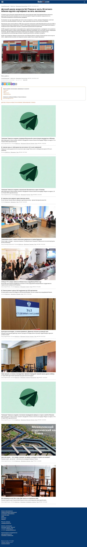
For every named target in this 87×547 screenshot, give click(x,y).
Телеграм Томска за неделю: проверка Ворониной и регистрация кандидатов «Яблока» (28, 138)
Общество (28, 143)
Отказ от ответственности (7, 510)
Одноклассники (7, 94)
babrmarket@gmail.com (6, 534)
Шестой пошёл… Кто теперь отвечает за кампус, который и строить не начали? (25, 457)
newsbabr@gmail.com (6, 523)
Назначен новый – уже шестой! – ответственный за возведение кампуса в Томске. (19, 459)
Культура (23, 6)
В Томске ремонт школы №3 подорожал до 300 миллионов (19, 290)
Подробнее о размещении (7, 535)
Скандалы (32, 336)
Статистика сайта (5, 515)
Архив (2, 516)
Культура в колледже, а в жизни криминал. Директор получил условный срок (24, 331)
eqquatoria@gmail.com (11, 530)
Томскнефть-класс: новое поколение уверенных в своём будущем (21, 239)
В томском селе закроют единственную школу (15, 198)
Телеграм (6, 90)
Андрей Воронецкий (5, 6)
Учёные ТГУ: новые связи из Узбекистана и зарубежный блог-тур (21, 281)
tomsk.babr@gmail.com (8, 98)
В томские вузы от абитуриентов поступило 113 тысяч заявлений (21, 147)
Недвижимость (29, 502)
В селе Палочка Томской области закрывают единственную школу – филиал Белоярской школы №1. (23, 200)
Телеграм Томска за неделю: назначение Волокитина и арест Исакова (22, 189)
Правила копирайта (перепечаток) (9, 512)
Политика (32, 143)
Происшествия (33, 377)
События (27, 286)
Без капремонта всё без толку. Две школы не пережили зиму (19, 498)
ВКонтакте (6, 92)
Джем (5, 91)
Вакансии (3, 519)
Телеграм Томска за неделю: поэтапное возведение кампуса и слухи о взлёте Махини (27, 415)
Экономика (31, 244)
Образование (18, 6)
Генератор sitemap (5, 543)
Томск (26, 6)
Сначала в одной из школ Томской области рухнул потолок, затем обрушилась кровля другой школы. (24, 500)
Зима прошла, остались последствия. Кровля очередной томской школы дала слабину (27, 374)
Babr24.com (13, 6)
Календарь (3, 517)
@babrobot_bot (9, 528)
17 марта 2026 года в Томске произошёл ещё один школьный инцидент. (17, 375)
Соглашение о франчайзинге (7, 513)
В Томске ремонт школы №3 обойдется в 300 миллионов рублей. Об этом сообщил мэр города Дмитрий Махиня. (26, 292)
